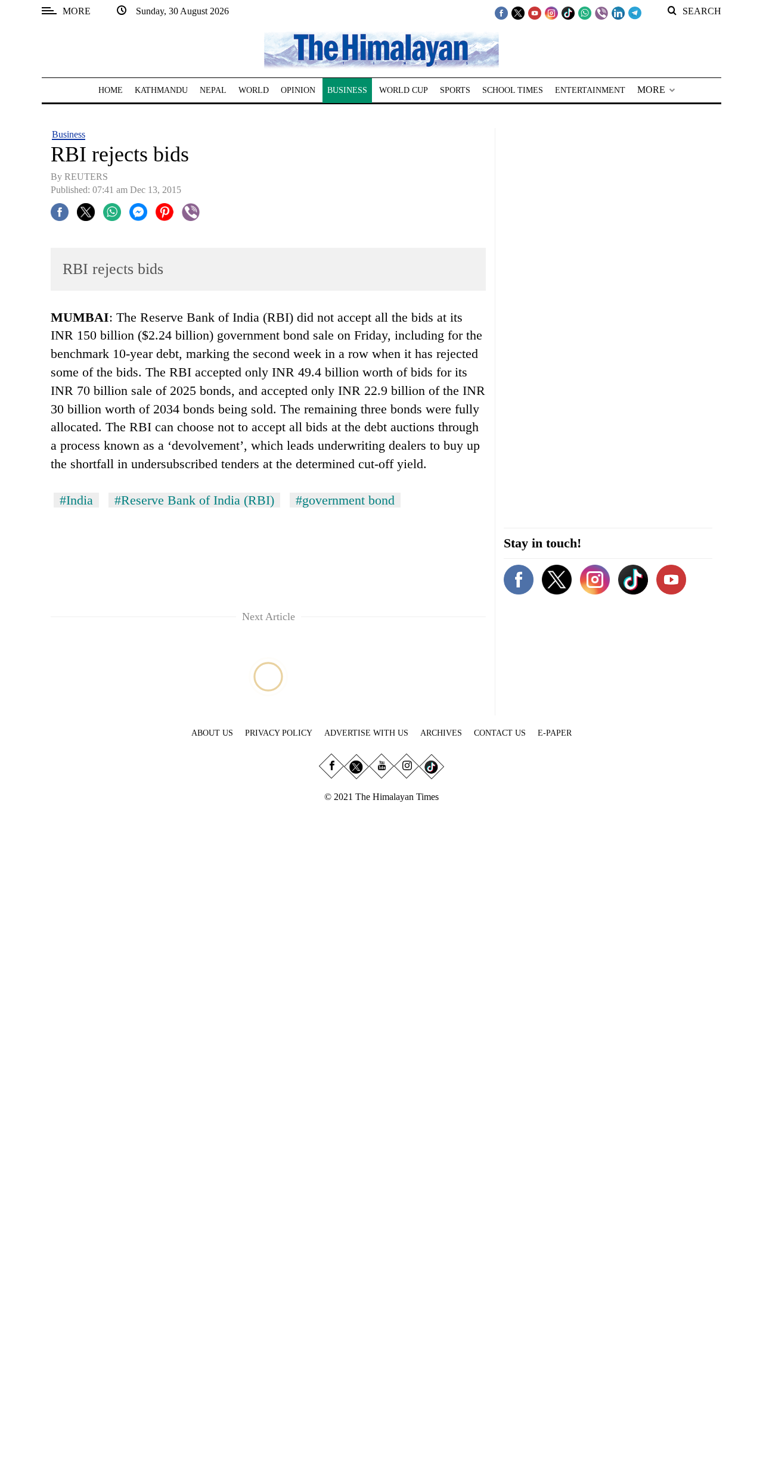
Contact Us (500, 733)
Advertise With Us (366, 733)
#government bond (345, 500)
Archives (441, 733)
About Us (212, 733)
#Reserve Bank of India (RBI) (194, 500)
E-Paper (555, 733)
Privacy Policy (278, 733)
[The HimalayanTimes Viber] (601, 12)
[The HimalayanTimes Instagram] (551, 12)
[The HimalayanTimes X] (518, 12)
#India (76, 500)
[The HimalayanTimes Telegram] (634, 12)
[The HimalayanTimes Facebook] (501, 12)
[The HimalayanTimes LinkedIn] (618, 12)
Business (68, 134)
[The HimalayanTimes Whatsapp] (584, 12)
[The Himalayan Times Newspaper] (381, 49)
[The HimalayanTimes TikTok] (568, 12)
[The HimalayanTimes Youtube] (534, 12)
